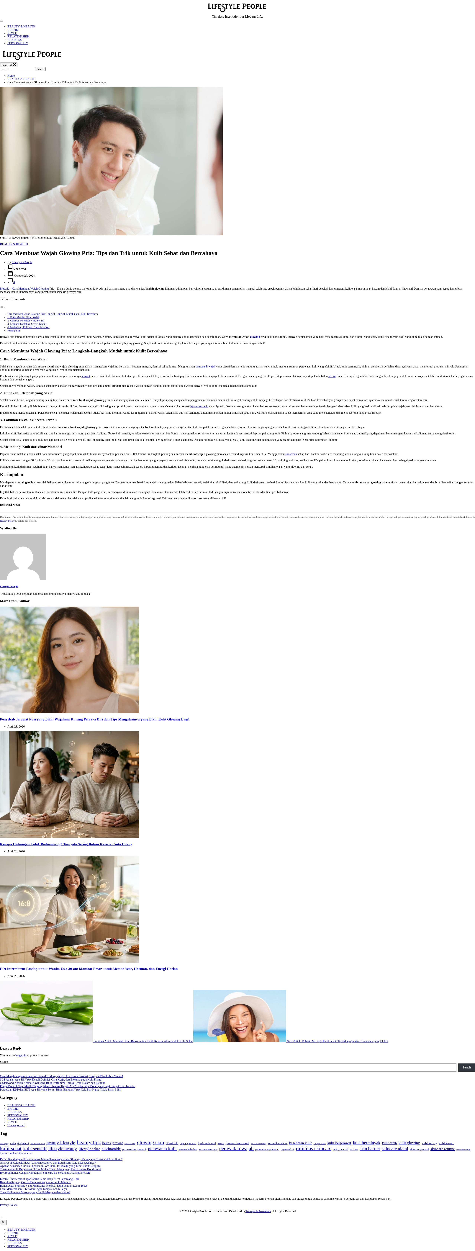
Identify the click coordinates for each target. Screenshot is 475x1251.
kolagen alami (320, 1143)
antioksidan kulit (37, 1143)
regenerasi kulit (287, 1149)
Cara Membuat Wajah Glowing (30, 288)
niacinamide (111, 1149)
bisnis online (130, 1143)
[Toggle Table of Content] (3, 307)
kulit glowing (409, 1143)
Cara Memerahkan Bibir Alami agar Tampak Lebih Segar (33, 1189)
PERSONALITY (17, 43)
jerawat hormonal (237, 1143)
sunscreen (291, 454)
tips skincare (25, 1153)
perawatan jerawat (134, 1149)
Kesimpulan (13, 330)
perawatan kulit (162, 1148)
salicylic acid (340, 1149)
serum (331, 376)
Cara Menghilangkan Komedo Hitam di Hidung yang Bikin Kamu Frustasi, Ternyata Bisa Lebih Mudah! (61, 1076)
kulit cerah (389, 1143)
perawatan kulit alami (187, 1149)
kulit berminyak (366, 1142)
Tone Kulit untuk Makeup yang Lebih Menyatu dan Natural (35, 1192)
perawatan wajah (236, 1148)
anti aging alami (19, 1143)
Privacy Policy (7, 520)
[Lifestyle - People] (23, 579)
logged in (20, 1055)
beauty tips (89, 1142)
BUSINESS (14, 39)
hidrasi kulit (172, 1143)
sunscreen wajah (463, 1149)
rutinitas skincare (313, 1148)
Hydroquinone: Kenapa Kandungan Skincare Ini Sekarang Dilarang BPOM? (45, 1172)
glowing (255, 336)
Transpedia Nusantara (258, 1211)
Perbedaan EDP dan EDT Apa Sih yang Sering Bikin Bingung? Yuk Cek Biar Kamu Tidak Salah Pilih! (60, 1089)
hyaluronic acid (199, 406)
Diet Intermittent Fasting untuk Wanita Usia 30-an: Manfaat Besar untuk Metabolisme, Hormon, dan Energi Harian (89, 969)
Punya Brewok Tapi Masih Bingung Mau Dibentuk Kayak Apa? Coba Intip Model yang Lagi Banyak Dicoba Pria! (67, 1086)
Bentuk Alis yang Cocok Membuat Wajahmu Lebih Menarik (35, 1182)
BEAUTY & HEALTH (21, 26)
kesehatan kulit (300, 1143)
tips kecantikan (8, 1153)
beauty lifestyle (60, 1142)
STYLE (12, 33)
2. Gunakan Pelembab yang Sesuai (25, 320)
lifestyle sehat (89, 1149)
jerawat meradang (258, 1143)
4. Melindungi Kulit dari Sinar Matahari (28, 327)
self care (354, 1149)
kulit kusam (446, 1143)
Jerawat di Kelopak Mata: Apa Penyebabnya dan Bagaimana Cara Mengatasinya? (48, 1162)
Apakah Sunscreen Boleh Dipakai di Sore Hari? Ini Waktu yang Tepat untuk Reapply (50, 1166)
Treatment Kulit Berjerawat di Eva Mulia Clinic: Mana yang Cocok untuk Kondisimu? (50, 1169)
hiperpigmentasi (188, 1143)
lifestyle (4, 288)
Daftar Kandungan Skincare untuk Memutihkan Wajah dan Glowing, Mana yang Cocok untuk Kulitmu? (61, 1159)
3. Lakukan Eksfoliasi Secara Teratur (26, 323)
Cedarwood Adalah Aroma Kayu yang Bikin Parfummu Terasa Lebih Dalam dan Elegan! (52, 1082)
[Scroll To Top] (1, 1217)
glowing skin (150, 1142)
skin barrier (370, 1148)
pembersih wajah (205, 366)
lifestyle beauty (62, 1148)
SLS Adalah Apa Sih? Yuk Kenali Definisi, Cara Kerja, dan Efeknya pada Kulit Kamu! (51, 1079)
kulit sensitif (35, 1148)
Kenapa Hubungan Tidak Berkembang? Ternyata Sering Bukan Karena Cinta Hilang (66, 844)
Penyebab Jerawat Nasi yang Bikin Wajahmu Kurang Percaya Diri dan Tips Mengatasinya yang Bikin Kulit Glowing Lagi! (94, 719)
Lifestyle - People (22, 262)
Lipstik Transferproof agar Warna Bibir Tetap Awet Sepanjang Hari (39, 1179)
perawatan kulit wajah (208, 1149)
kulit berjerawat (339, 1143)
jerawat (85, 376)
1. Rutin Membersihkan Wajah (23, 317)
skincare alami (395, 1148)
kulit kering (429, 1143)
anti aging (4, 1143)
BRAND (12, 29)
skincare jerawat (419, 1149)
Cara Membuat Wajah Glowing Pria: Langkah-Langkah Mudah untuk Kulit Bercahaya (52, 313)
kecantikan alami (277, 1143)
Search (4, 1061)
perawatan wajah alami (267, 1149)
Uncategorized (15, 1125)
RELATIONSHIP (18, 36)
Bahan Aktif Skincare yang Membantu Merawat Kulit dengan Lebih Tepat (43, 1185)
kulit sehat (11, 1148)
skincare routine (442, 1149)
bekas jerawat (112, 1143)
